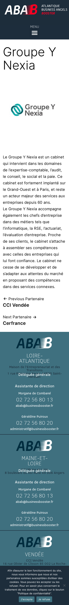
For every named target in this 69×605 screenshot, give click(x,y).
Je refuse (44, 599)
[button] (34, 33)
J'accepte (27, 599)
